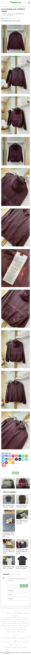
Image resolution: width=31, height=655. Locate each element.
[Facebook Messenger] (2, 462)
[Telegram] (2, 459)
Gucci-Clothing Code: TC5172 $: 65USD (22, 567)
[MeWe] (19, 455)
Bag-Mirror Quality (8, 617)
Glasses (4, 621)
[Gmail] (13, 459)
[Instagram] (6, 455)
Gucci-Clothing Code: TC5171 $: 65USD (8, 567)
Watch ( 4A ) (26, 613)
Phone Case (8, 627)
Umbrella (14, 629)
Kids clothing (13, 623)
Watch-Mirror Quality (11, 631)
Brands (15, 634)
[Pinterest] (13, 455)
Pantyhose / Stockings (12, 625)
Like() (15, 473)
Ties (25, 627)
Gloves (9, 621)
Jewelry (27, 621)
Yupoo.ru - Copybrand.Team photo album (17, 6)
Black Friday (14, 638)
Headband (14, 621)
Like (16, 640)
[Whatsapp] (23, 455)
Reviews (11, 644)
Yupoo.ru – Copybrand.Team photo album (17, 647)
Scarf (13, 627)
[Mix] (9, 459)
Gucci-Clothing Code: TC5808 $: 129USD (8, 506)
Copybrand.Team (20, 13)
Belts (15, 617)
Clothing (25, 617)
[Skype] (26, 459)
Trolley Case (7, 629)
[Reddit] (16, 455)
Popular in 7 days (6, 642)
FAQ (29, 636)
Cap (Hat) (19, 617)
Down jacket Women (17, 619)
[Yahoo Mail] (16, 459)
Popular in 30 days (16, 642)
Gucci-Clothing (9, 15)
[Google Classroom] (6, 462)
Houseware (21, 621)
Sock (16, 627)
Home (2, 612)
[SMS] (23, 459)
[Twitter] (9, 455)
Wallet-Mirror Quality (22, 629)
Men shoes (26, 623)
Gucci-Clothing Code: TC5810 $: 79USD (22, 506)
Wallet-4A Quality (18, 613)
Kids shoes (19, 623)
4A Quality (17, 612)
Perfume (20, 625)
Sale (14, 636)
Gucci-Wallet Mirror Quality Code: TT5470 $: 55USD (22, 522)
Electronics (25, 619)
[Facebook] (2, 455)
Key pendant (6, 623)
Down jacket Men (7, 619)
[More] (13, 462)
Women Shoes (20, 631)
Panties (3, 625)
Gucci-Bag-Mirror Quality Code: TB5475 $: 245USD (22, 551)
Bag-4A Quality (9, 613)
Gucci (3, 465)
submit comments (24, 586)
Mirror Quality (15, 616)
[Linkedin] (6, 459)
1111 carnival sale (6, 638)
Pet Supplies (26, 625)
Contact (16, 644)
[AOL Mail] (19, 459)
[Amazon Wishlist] (9, 462)
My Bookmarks (25, 642)
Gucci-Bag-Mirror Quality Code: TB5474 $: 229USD (9, 551)
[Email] (26, 455)
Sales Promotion (22, 638)
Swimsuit (21, 627)
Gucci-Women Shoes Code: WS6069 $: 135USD (9, 534)
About (20, 644)
